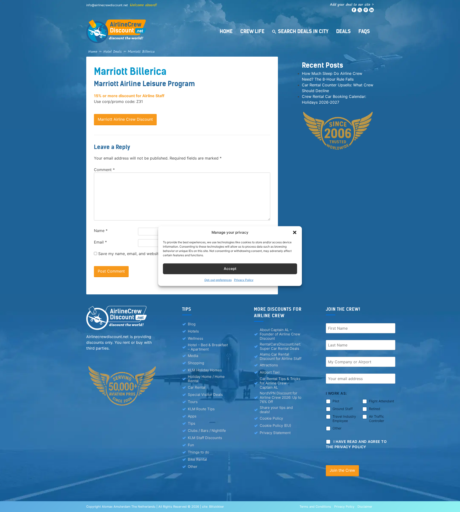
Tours (193, 401)
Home (226, 31)
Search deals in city (303, 31)
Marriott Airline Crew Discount (125, 119)
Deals (343, 31)
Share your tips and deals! (276, 409)
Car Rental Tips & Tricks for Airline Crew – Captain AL (280, 383)
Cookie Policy (271, 418)
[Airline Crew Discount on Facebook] (354, 11)
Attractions (269, 365)
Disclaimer (364, 506)
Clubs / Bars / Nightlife (207, 430)
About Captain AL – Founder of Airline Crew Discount (280, 334)
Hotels (193, 331)
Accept (230, 268)
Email (100, 242)
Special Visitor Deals (205, 394)
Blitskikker (216, 506)
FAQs (364, 31)
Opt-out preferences (218, 279)
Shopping (196, 363)
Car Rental (197, 387)
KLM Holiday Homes (205, 370)
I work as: (336, 393)
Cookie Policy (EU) (275, 425)
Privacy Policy (243, 279)
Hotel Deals (112, 52)
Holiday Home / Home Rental (206, 379)
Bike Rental (197, 459)
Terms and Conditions (315, 506)
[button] (294, 232)
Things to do (198, 452)
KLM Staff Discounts (205, 437)
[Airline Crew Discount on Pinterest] (365, 11)
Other (192, 466)
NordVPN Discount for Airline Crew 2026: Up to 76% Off (280, 397)
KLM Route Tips (201, 409)
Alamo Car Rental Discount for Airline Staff (280, 356)
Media (193, 355)
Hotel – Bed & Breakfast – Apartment (208, 347)
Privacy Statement (275, 432)
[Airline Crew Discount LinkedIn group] (371, 11)
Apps (192, 416)
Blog (192, 324)
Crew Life (252, 31)
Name (101, 230)
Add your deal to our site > (352, 5)
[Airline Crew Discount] (146, 31)
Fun (191, 445)
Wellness (195, 338)
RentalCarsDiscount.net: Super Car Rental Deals (280, 346)
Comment (104, 169)
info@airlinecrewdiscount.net (107, 5)
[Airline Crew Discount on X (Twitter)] (359, 11)
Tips (191, 423)
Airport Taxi (270, 372)
